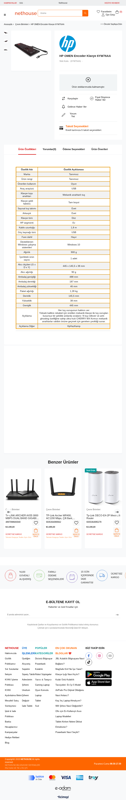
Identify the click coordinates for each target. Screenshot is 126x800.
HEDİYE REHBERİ (112, 3)
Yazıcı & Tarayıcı (43, 679)
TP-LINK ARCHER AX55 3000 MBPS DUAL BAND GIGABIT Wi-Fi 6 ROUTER (22, 517)
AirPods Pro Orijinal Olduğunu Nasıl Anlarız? (69, 693)
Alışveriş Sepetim (26, 666)
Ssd (37, 706)
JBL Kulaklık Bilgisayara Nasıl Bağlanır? (69, 661)
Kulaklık (39, 669)
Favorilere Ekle (36, 523)
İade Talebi (27, 706)
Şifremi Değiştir (25, 698)
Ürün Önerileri (99, 149)
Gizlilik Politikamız (10, 661)
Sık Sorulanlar (11, 669)
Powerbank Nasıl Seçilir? (67, 732)
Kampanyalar (11, 732)
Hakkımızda (10, 653)
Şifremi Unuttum (26, 687)
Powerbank (40, 664)
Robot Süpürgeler (43, 674)
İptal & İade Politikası (10, 714)
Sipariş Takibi (28, 674)
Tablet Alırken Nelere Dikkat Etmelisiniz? (68, 724)
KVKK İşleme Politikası (11, 682)
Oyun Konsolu (42, 690)
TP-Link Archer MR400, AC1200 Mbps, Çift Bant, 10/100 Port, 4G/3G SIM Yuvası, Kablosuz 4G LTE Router (60, 517)
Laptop (38, 695)
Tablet (38, 700)
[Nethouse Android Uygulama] (98, 674)
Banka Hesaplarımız (11, 724)
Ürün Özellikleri (27, 149)
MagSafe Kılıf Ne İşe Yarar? (68, 669)
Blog (7, 742)
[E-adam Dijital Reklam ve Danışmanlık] (63, 788)
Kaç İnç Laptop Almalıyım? (68, 700)
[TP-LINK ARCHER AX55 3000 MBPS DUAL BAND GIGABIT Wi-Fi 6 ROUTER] (22, 487)
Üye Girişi (110, 14)
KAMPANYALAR (10, 3)
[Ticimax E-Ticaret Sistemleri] (63, 797)
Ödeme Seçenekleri (74, 149)
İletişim (8, 674)
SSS (21, 3)
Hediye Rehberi (12, 737)
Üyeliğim (26, 658)
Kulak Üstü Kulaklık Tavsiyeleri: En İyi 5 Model (68, 682)
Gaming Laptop (42, 685)
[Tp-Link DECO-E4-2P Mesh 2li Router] (103, 487)
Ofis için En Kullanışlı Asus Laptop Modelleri (68, 714)
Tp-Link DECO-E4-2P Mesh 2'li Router (103, 517)
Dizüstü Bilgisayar (43, 658)
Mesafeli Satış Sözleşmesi (12, 703)
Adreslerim (27, 679)
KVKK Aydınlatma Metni (13, 693)
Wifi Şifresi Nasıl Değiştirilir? (69, 706)
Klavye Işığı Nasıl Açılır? (67, 674)
